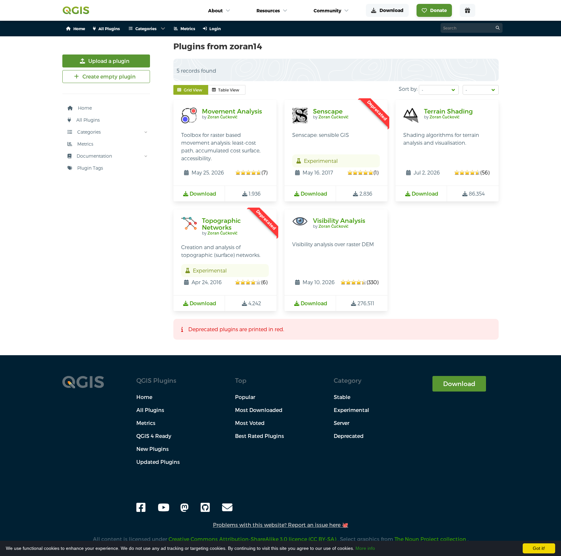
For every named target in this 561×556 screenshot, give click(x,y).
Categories (88, 132)
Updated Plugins (158, 462)
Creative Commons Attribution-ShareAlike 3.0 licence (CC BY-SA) (253, 539)
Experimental (351, 410)
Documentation (93, 156)
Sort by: (408, 89)
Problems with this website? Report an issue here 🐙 (280, 525)
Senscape (328, 111)
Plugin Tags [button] (89, 168)
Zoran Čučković (222, 117)
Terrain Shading (448, 111)
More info (365, 548)
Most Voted (250, 423)
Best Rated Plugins (259, 436)
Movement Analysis (232, 111)
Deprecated (349, 436)
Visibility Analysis (339, 220)
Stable (342, 397)
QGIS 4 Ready (153, 436)
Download (459, 383)
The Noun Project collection (431, 539)
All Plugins (87, 120)
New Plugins (152, 449)
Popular (245, 397)
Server (341, 423)
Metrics (84, 144)
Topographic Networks (221, 224)
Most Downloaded (258, 410)
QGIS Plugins (156, 380)
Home (84, 108)
